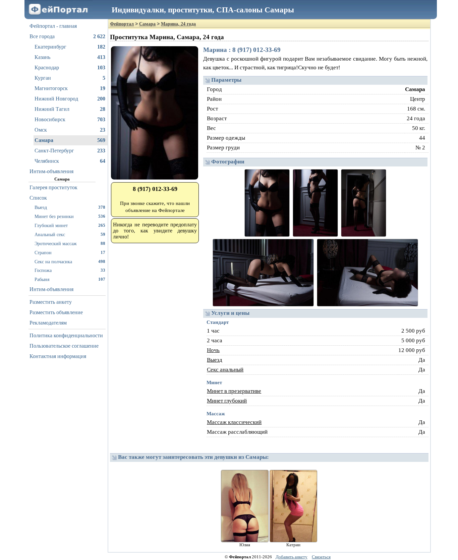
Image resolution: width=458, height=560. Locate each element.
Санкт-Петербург (70, 150)
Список (38, 198)
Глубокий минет (70, 225)
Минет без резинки (70, 216)
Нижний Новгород (70, 98)
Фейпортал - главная (53, 26)
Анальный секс (70, 234)
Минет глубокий (227, 401)
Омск (70, 130)
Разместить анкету (51, 302)
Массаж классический (234, 422)
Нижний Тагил (70, 109)
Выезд (70, 207)
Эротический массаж (70, 243)
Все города (67, 36)
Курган (70, 78)
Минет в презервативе (234, 391)
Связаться (321, 556)
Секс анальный (225, 369)
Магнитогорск (70, 88)
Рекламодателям (48, 323)
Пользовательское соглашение (64, 346)
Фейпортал (122, 23)
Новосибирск (70, 119)
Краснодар (70, 67)
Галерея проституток (53, 187)
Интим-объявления (51, 171)
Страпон (70, 252)
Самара (70, 140)
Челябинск (70, 161)
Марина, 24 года (178, 23)
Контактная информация (58, 356)
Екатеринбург (70, 47)
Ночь (213, 350)
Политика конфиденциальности (66, 335)
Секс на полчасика (70, 261)
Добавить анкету (291, 556)
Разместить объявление (56, 312)
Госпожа (70, 270)
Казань (70, 57)
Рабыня (70, 279)
